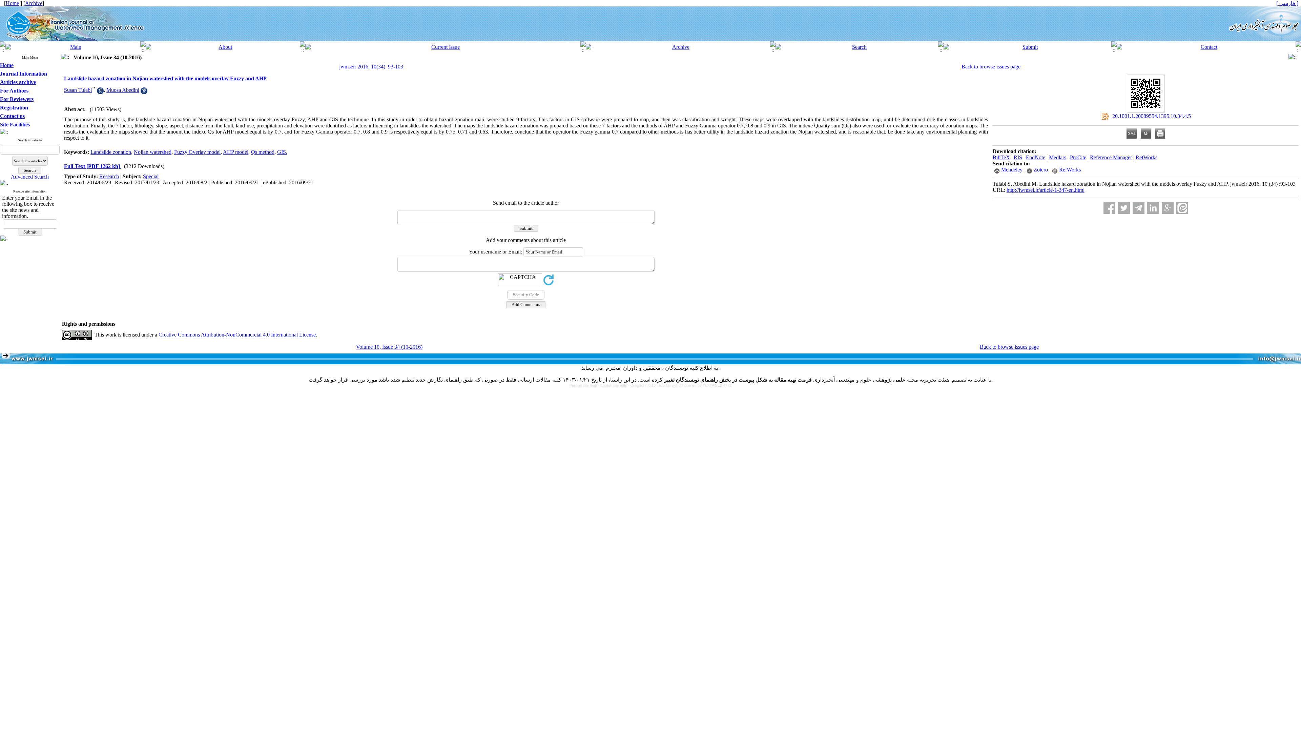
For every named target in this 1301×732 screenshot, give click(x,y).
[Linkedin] (1153, 208)
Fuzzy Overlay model (197, 152)
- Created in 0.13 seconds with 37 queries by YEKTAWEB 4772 (679, 385)
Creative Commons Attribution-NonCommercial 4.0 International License (237, 335)
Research (109, 176)
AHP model (235, 152)
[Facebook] (1109, 208)
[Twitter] (1124, 208)
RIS (1018, 157)
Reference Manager (1111, 157)
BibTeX (1001, 157)
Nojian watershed (152, 152)
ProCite (1078, 157)
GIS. (282, 152)
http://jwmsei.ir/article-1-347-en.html (1046, 190)
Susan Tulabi (78, 90)
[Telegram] (1138, 208)
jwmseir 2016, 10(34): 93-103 (371, 66)
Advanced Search (30, 177)
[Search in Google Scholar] (100, 92)
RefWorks (1146, 157)
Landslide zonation (110, 152)
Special (151, 176)
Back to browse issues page (991, 66)
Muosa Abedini (122, 90)
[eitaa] (1182, 208)
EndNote (1035, 157)
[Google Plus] (1168, 208)
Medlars (1057, 157)
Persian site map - (585, 385)
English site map (614, 385)
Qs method (262, 152)
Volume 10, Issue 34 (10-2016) (389, 347)
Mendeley (1012, 169)
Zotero (1041, 169)
